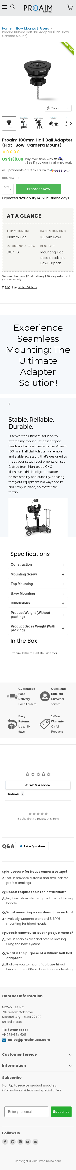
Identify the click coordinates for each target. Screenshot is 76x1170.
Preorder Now (38, 189)
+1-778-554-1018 (14, 1035)
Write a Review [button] (40, 785)
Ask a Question (34, 846)
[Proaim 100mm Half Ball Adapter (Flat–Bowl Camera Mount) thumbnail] (9, 123)
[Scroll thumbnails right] (70, 123)
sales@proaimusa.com (28, 1039)
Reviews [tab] (13, 794)
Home (7, 28)
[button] (38, 170)
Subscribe (61, 1111)
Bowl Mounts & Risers (32, 28)
